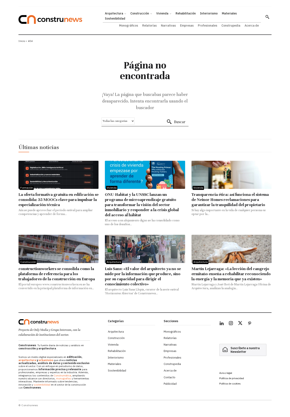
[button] (267, 17)
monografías (63, 378)
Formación (26, 187)
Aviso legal (225, 372)
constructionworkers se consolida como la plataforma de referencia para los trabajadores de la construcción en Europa (56, 273)
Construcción (28, 261)
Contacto (169, 377)
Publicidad (170, 384)
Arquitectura (114, 261)
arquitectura (27, 360)
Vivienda (112, 187)
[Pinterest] (249, 324)
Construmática (62, 375)
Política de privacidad (231, 378)
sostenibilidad (42, 384)
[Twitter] (240, 324)
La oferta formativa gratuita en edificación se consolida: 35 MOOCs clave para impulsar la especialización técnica (58, 199)
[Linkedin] (221, 324)
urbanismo (46, 360)
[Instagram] (231, 324)
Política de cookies (230, 383)
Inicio (21, 41)
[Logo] (60, 322)
